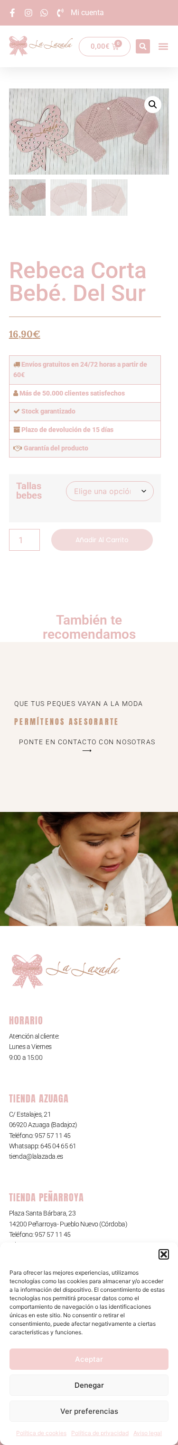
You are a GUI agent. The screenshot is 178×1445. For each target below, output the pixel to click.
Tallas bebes (29, 490)
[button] (164, 1254)
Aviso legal (147, 1432)
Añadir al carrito (102, 540)
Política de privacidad (100, 1432)
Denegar (89, 1385)
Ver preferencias (89, 1411)
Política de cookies (41, 1432)
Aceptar (89, 1359)
